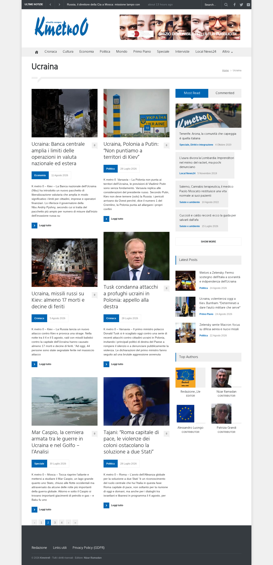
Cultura (68, 52)
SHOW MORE (208, 241)
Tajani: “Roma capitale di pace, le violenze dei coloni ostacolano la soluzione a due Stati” (131, 443)
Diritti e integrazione (201, 144)
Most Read (192, 93)
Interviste (182, 52)
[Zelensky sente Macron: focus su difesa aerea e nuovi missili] (185, 333)
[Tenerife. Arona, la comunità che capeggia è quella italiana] (208, 116)
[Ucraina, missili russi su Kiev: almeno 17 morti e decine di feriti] (65, 262)
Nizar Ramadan (226, 391)
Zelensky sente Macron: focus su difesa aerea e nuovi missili (219, 327)
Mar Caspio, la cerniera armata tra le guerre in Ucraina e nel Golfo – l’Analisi (58, 443)
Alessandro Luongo (190, 427)
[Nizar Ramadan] (226, 378)
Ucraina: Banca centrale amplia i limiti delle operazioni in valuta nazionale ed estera (58, 154)
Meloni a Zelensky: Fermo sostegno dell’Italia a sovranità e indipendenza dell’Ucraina (219, 277)
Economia (86, 52)
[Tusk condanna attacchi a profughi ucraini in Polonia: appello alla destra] (136, 256)
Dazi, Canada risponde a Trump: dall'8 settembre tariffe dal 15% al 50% (108, 4)
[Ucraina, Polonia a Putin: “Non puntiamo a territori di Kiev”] (136, 113)
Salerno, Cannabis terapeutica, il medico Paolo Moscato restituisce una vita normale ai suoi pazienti (206, 191)
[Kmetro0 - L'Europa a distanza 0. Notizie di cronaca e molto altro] (62, 35)
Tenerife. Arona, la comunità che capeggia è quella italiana (207, 136)
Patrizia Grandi (226, 427)
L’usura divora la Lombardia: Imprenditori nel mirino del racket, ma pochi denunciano (206, 163)
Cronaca (51, 52)
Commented (225, 93)
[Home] (35, 52)
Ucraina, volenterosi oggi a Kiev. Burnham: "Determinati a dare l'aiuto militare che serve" (219, 303)
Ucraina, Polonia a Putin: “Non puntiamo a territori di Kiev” (131, 151)
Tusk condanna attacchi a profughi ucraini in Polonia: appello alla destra (131, 297)
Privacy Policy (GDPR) (89, 548)
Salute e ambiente (189, 202)
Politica (105, 52)
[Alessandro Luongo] (190, 414)
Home (225, 70)
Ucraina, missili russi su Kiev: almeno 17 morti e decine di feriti (58, 300)
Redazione (39, 548)
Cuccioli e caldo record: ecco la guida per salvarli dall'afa (207, 218)
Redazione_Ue (190, 391)
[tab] (191, 95)
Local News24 (205, 52)
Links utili (60, 548)
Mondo (121, 52)
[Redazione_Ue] (190, 378)
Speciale (163, 52)
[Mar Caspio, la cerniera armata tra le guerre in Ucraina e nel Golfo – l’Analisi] (65, 401)
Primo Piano (142, 52)
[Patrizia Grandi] (226, 414)
